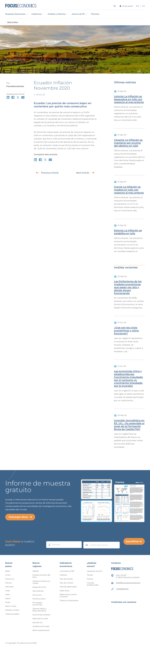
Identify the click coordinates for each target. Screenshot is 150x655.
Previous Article (50, 172)
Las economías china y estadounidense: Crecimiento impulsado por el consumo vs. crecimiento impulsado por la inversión (128, 378)
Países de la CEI (39, 587)
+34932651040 (122, 589)
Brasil (7, 571)
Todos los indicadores (69, 600)
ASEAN (36, 571)
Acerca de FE (78, 14)
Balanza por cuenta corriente (68, 595)
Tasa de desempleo (68, 587)
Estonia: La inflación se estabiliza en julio (128, 232)
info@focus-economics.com (128, 583)
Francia (8, 583)
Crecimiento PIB (67, 571)
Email (86, 539)
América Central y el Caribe (41, 582)
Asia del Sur (38, 622)
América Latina (39, 599)
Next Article (82, 172)
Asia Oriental (38, 591)
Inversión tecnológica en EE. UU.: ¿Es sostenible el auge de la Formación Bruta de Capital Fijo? (129, 425)
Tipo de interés (66, 579)
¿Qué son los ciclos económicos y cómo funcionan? (126, 330)
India (7, 591)
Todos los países (12, 614)
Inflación (63, 575)
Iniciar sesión (127, 6)
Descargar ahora (18, 517)
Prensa (90, 579)
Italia (7, 594)
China (7, 575)
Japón (8, 598)
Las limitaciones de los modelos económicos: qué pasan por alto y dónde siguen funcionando (128, 287)
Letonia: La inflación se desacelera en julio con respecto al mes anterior (129, 99)
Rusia (7, 602)
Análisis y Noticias (56, 14)
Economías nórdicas (41, 615)
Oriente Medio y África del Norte (40, 610)
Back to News (12, 22)
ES (143, 6)
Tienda (90, 575)
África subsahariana (41, 630)
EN (137, 6)
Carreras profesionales (92, 584)
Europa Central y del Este (41, 576)
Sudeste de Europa (41, 626)
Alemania (9, 587)
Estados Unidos (12, 610)
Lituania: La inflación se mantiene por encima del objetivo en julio (128, 143)
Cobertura (36, 14)
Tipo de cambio (66, 583)
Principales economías (37, 604)
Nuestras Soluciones (15, 14)
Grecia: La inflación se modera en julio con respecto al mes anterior (129, 189)
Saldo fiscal (64, 591)
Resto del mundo (40, 619)
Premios (95, 14)
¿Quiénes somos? (94, 571)
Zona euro (9, 579)
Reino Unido (10, 606)
